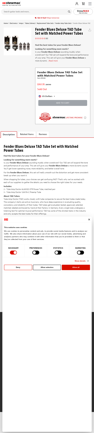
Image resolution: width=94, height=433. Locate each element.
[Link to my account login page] (76, 3)
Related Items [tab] (27, 134)
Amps (21, 23)
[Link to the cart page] (83, 3)
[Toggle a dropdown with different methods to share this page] (89, 29)
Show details (80, 261)
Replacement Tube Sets (45, 23)
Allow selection (47, 267)
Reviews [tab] (43, 134)
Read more (53, 61)
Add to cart (62, 103)
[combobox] (36, 11)
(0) (47, 38)
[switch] (35, 253)
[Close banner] (89, 219)
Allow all (75, 267)
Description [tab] (9, 134)
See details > (85, 117)
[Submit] (69, 12)
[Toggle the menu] (90, 3)
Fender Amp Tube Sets (63, 23)
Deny (18, 267)
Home (6, 23)
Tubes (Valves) (30, 23)
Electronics (13, 23)
